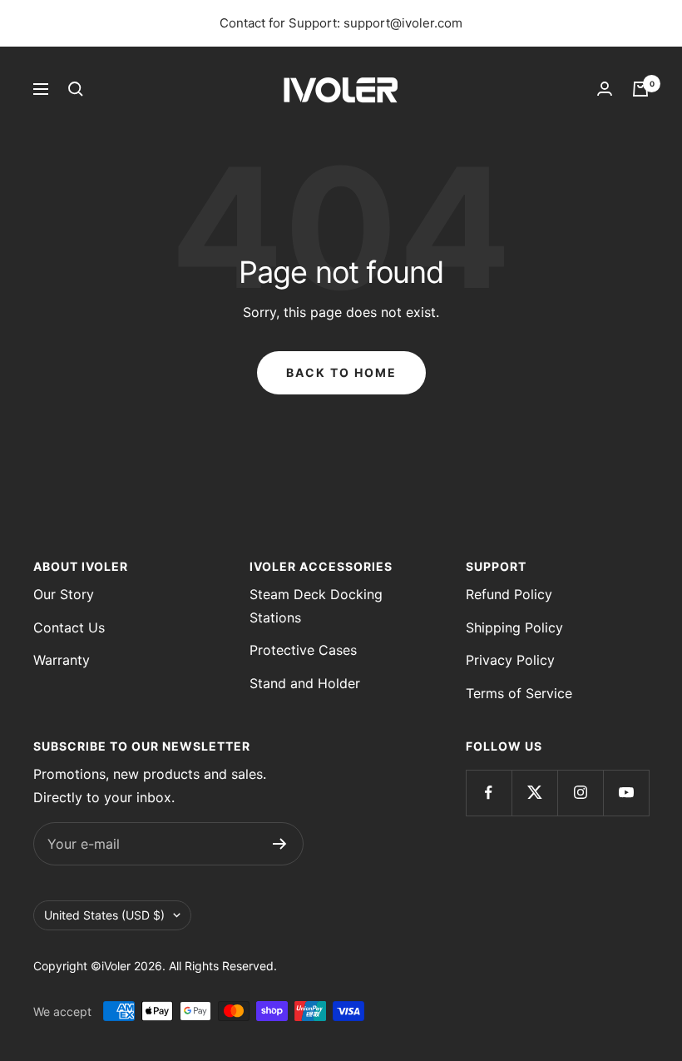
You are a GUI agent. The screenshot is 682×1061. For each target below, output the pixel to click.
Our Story (63, 594)
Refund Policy (509, 594)
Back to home (341, 372)
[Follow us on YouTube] (626, 793)
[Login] (604, 89)
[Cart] (640, 89)
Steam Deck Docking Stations (316, 606)
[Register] (280, 844)
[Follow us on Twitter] (534, 793)
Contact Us (69, 627)
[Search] (75, 89)
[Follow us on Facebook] (489, 793)
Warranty (61, 660)
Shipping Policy (514, 627)
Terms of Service (519, 693)
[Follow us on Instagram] (580, 793)
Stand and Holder (305, 683)
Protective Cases (303, 650)
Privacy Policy (510, 660)
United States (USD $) (104, 915)
